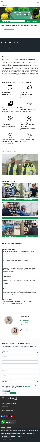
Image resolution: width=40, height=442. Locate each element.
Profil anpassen (13, 393)
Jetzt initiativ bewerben (14, 48)
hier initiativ (5, 30)
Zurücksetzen (34, 21)
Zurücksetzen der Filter (9, 28)
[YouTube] (12, 416)
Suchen (28, 21)
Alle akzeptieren (5, 436)
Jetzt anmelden (4, 48)
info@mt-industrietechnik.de (8, 410)
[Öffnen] (37, 352)
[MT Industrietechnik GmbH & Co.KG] (5, 3)
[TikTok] (9, 416)
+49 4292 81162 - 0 (6, 408)
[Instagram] (7, 416)
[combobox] (20, 352)
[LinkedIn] (4, 416)
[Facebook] (2, 416)
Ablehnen (20, 436)
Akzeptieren (13, 436)
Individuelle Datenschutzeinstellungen (6, 439)
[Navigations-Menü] (38, 3)
